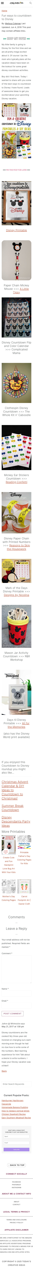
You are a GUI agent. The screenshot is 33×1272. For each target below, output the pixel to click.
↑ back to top (16, 1165)
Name (5, 989)
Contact (16, 1204)
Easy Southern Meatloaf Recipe (16, 1118)
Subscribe (16, 1149)
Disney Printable (16, 230)
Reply (4, 1071)
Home (4, 11)
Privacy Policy (16, 1222)
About (16, 1202)
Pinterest (16, 1185)
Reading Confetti (16, 482)
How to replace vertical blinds (15, 1111)
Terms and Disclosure (16, 1220)
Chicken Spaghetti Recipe (14, 1114)
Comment (7, 953)
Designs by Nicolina (16, 595)
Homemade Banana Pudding (15, 1107)
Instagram (16, 1187)
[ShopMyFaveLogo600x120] (16, 41)
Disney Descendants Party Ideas (16, 821)
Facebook (16, 1182)
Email (5, 1001)
